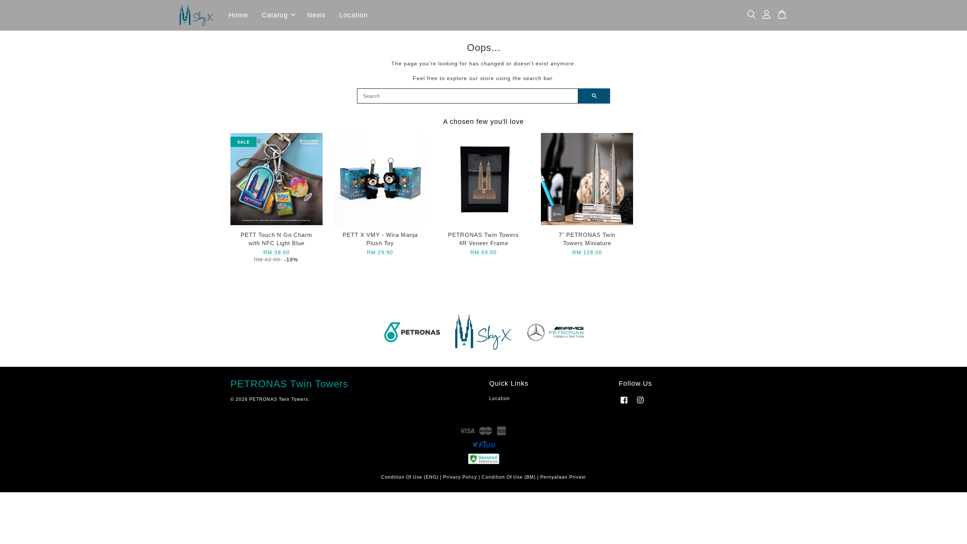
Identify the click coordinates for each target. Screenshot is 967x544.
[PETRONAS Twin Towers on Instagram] (640, 403)
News (316, 15)
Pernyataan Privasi (563, 477)
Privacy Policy (460, 477)
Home (238, 15)
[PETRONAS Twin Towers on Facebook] (624, 403)
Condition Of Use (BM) (509, 477)
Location (353, 15)
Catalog (275, 15)
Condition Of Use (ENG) (410, 477)
